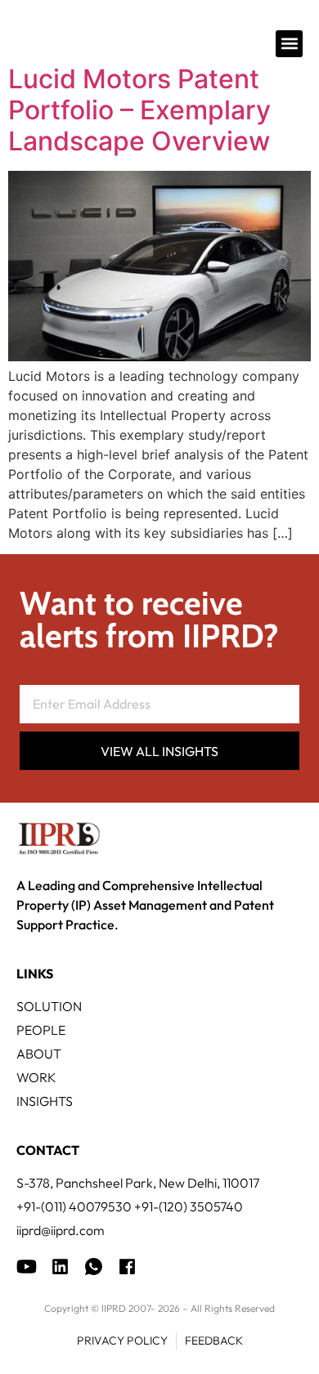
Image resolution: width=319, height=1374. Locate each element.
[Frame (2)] (127, 1266)
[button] (289, 43)
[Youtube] (26, 1266)
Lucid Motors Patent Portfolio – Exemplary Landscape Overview (139, 110)
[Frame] (93, 1266)
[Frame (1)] (60, 1266)
